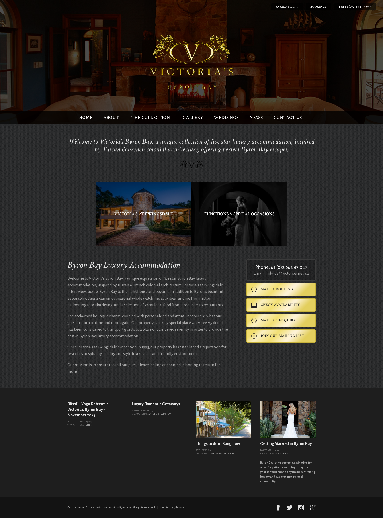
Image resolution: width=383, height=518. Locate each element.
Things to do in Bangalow (218, 443)
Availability (287, 7)
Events (88, 425)
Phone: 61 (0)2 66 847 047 (281, 267)
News (256, 117)
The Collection (150, 117)
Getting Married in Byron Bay (286, 443)
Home (86, 117)
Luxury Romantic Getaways (156, 404)
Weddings (226, 117)
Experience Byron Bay (160, 414)
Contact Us (288, 117)
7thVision (179, 507)
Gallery (193, 117)
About (111, 117)
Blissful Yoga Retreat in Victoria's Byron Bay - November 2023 (88, 409)
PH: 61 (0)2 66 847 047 (355, 7)
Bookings (318, 7)
